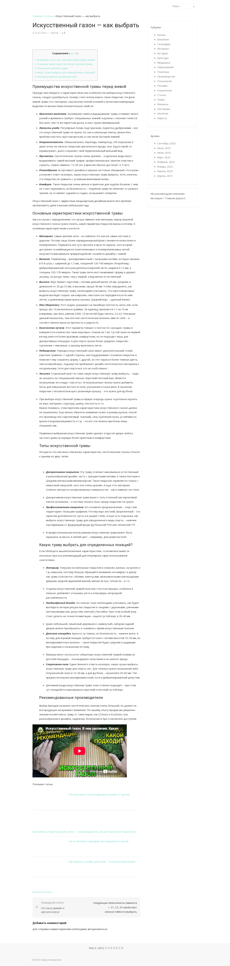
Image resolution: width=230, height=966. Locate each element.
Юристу (162, 118)
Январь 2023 (165, 166)
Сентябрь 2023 (166, 143)
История (162, 53)
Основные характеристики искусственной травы (63, 64)
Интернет (163, 48)
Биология (163, 39)
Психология (164, 81)
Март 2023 (163, 157)
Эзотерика (163, 109)
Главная (37, 16)
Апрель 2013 (165, 175)
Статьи (48, 16)
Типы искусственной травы (51, 68)
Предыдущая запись (52, 907)
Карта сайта (96, 948)
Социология (164, 90)
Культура (163, 58)
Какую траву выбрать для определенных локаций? (65, 72)
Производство (166, 76)
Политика (163, 72)
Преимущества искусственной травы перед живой (64, 59)
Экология (162, 113)
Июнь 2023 (164, 152)
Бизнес (161, 35)
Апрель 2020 (165, 171)
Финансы (162, 104)
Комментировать (43, 891)
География (163, 44)
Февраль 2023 (166, 162)
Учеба (161, 99)
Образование (165, 67)
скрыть (73, 53)
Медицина (163, 62)
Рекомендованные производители (55, 76)
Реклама (162, 85)
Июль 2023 (164, 148)
